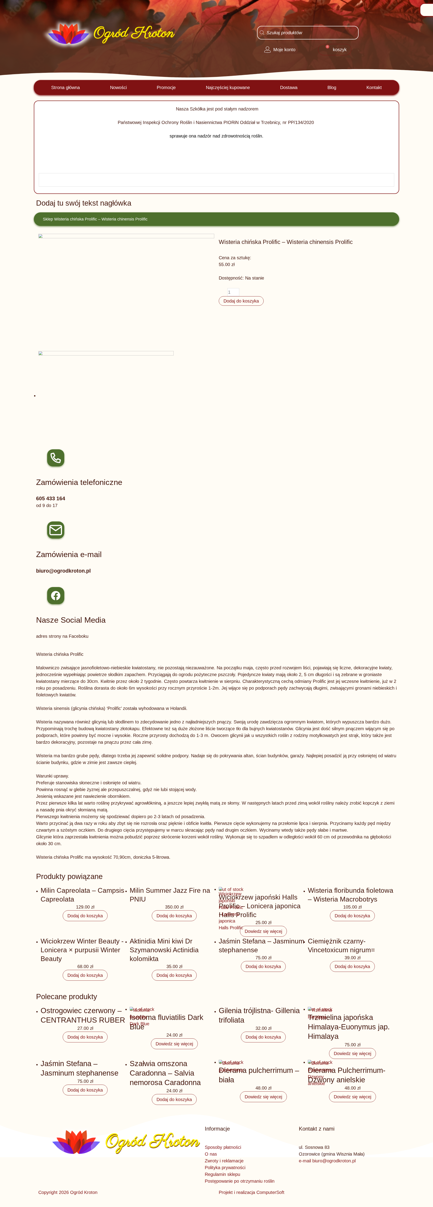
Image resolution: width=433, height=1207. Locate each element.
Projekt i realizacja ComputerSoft (251, 1192)
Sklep (48, 219)
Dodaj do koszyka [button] (85, 915)
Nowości (118, 87)
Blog (331, 87)
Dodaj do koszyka (241, 300)
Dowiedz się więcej (263, 931)
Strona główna (65, 87)
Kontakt (374, 87)
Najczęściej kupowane (228, 87)
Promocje (166, 87)
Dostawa (288, 87)
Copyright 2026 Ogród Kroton (67, 1192)
